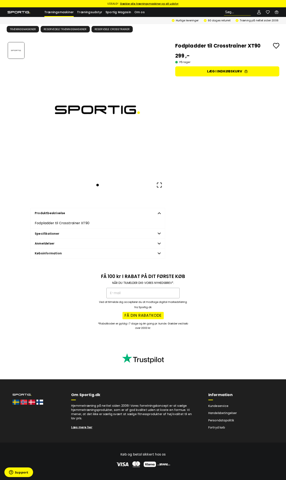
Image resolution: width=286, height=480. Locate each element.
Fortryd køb (216, 427)
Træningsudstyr (89, 12)
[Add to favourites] (276, 46)
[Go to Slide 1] (16, 50)
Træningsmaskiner (59, 12)
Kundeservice (218, 406)
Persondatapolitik (221, 420)
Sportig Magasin (118, 12)
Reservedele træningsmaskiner (65, 29)
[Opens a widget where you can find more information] (18, 472)
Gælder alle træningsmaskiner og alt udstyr (149, 3)
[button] (97, 110)
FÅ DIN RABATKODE (143, 315)
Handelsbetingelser (222, 413)
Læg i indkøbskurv (224, 71)
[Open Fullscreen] (159, 185)
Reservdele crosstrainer (112, 29)
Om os (139, 12)
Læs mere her (81, 427)
